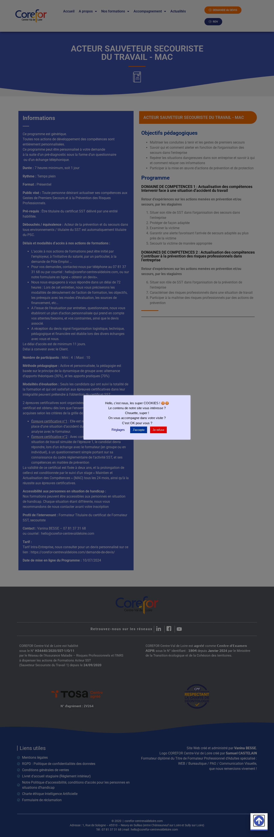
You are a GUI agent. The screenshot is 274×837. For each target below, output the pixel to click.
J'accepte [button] (138, 429)
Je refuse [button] (158, 429)
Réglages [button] (118, 429)
